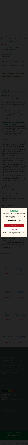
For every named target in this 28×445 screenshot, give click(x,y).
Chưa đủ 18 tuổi (14, 229)
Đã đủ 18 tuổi (14, 225)
